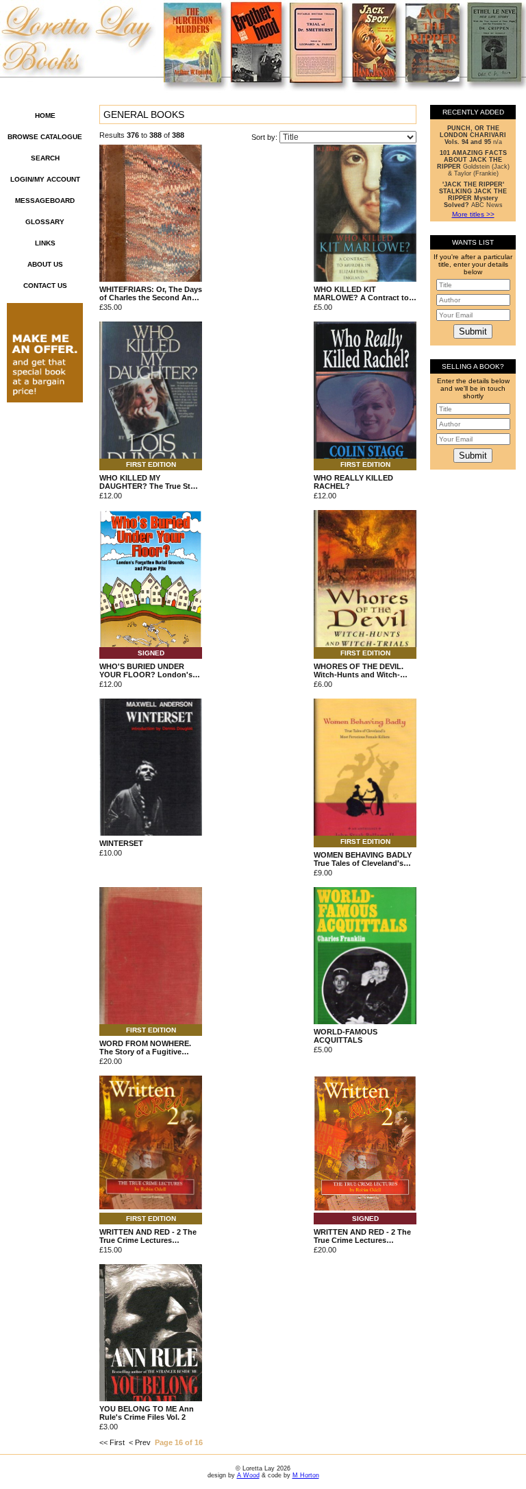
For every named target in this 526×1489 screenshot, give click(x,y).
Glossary (44, 222)
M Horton (305, 1475)
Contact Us (45, 285)
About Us (45, 264)
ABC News (473, 194)
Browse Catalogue (45, 137)
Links (45, 243)
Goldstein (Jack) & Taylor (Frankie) (473, 163)
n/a (473, 135)
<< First (112, 1442)
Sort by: (265, 137)
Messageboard (45, 200)
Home (45, 115)
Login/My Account (45, 179)
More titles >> (473, 214)
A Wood (248, 1475)
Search (45, 158)
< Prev (140, 1442)
